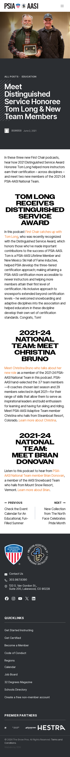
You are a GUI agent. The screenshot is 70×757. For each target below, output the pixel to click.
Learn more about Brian (34, 490)
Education (29, 76)
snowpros (16, 130)
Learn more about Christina (37, 420)
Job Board (11, 674)
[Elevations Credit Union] (30, 728)
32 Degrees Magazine (18, 682)
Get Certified (12, 638)
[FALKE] (18, 728)
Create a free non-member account (27, 697)
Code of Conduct (15, 653)
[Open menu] (62, 6)
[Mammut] (7, 728)
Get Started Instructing (18, 630)
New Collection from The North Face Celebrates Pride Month (54, 513)
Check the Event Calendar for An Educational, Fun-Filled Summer (16, 513)
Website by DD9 (12, 747)
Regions (9, 660)
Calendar (10, 667)
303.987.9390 (18, 579)
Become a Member (16, 645)
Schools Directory (15, 689)
